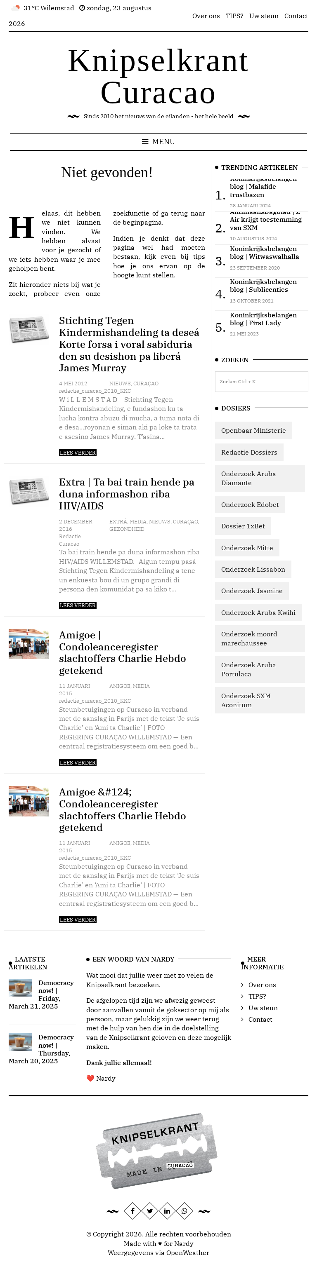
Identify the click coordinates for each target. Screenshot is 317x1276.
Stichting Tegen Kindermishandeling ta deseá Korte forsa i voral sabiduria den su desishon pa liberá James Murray (129, 344)
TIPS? (235, 16)
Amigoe (119, 686)
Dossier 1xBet (243, 526)
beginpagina (142, 222)
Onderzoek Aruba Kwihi (258, 612)
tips (199, 256)
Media (138, 521)
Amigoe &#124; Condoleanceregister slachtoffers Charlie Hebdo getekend (122, 809)
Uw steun (264, 16)
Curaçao (145, 383)
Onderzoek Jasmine (252, 590)
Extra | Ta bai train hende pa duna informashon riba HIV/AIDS (126, 493)
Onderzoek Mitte (247, 548)
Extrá (118, 521)
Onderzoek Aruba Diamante (248, 478)
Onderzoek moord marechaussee (249, 638)
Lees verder (78, 452)
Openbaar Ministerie (253, 430)
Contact (296, 16)
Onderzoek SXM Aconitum (246, 700)
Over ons (206, 16)
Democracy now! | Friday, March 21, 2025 (41, 994)
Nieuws (120, 383)
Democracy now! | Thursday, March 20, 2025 (41, 1049)
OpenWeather (187, 1252)
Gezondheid (126, 528)
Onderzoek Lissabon (253, 569)
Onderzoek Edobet (250, 504)
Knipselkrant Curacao (158, 76)
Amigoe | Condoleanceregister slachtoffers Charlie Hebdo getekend (122, 652)
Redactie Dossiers (249, 452)
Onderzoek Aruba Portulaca (248, 669)
